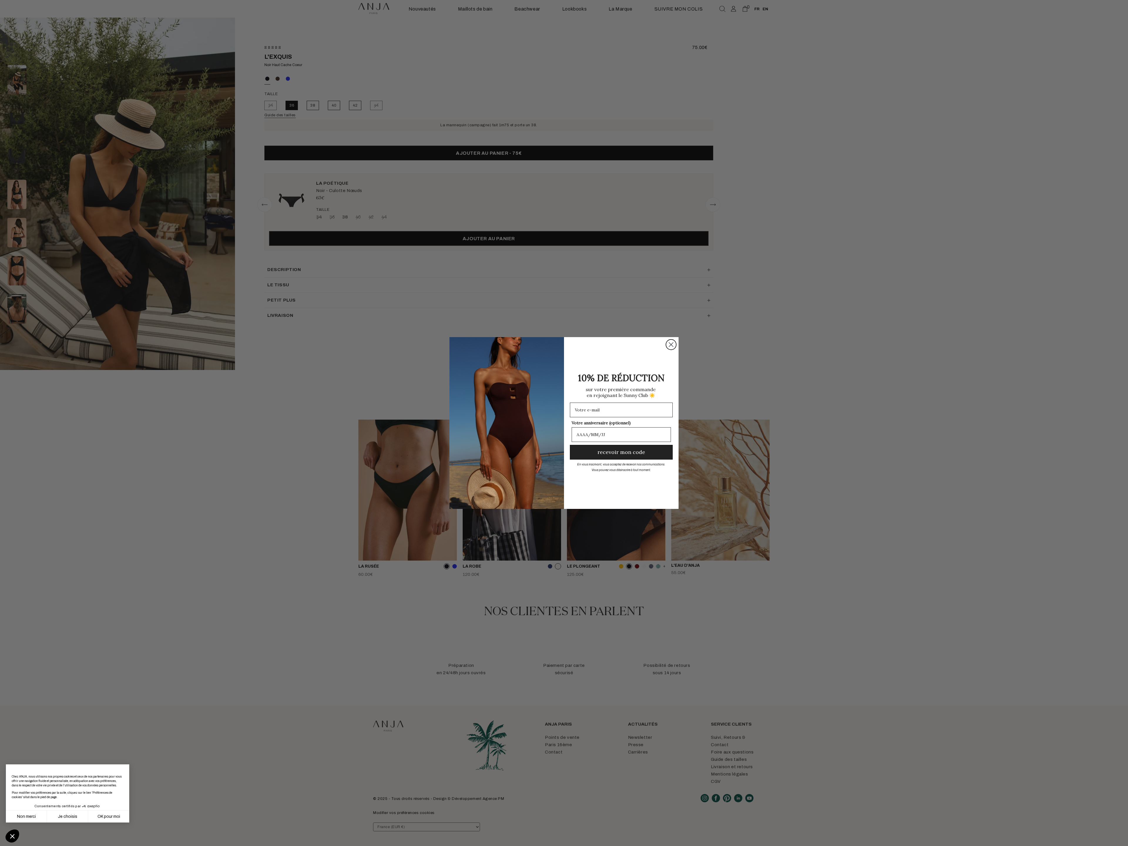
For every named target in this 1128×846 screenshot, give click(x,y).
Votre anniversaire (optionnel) (601, 422)
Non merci (26, 816)
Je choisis (67, 816)
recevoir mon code (621, 452)
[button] (12, 836)
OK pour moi (109, 816)
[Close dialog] (671, 344)
